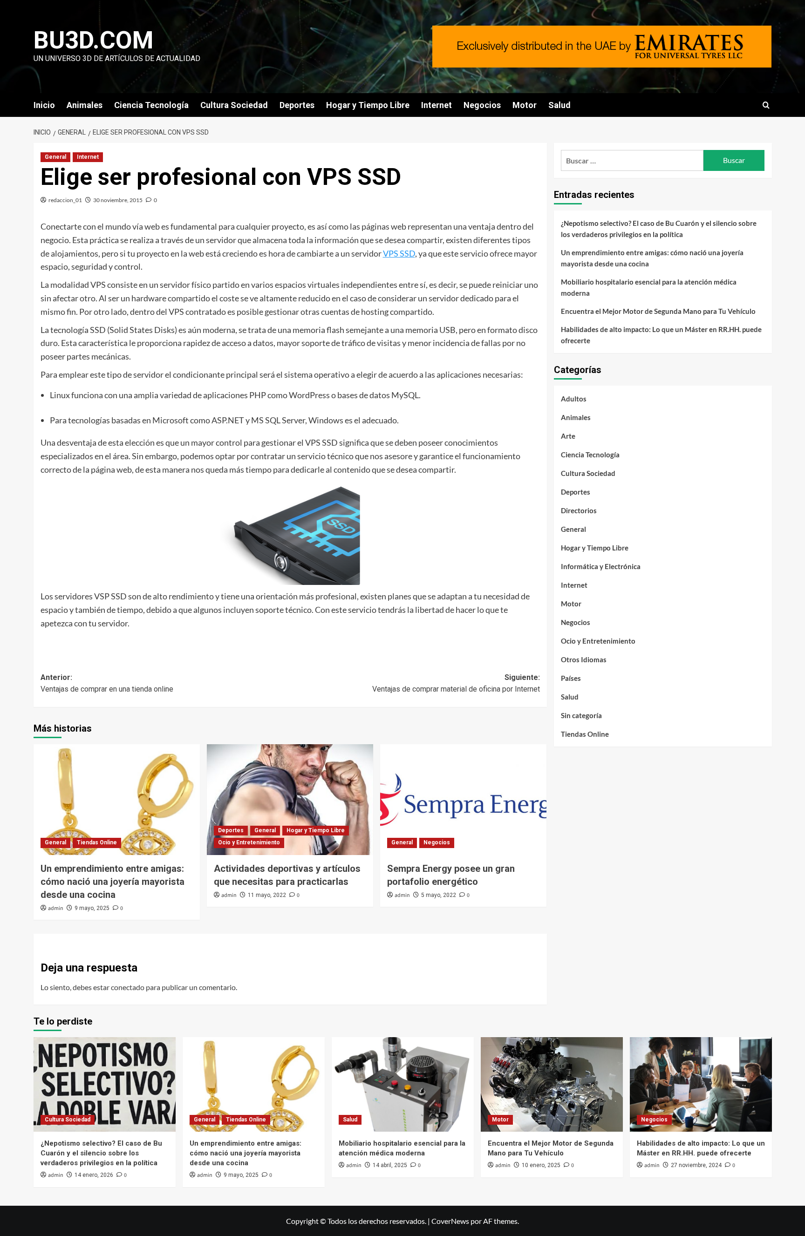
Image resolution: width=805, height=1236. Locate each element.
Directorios (579, 510)
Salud (559, 105)
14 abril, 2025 (390, 1165)
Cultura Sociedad (234, 105)
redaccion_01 (65, 200)
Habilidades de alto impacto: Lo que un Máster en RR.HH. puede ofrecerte (661, 335)
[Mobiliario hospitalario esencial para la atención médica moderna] (403, 1084)
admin (55, 908)
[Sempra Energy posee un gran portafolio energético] (463, 799)
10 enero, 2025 (541, 1165)
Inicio (44, 105)
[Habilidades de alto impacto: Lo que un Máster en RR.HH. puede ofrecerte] (701, 1084)
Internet (436, 105)
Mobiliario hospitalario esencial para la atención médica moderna (649, 287)
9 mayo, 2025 (92, 908)
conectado (127, 987)
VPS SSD (399, 253)
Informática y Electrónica (601, 566)
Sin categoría (581, 715)
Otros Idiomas (584, 659)
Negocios (482, 105)
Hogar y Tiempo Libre (367, 105)
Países (571, 678)
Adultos (574, 398)
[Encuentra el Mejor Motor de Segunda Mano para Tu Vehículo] (552, 1084)
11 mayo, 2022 (267, 895)
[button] (766, 105)
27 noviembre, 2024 (696, 1165)
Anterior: (107, 683)
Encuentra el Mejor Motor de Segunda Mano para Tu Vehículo (658, 311)
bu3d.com (93, 40)
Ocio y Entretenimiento (249, 842)
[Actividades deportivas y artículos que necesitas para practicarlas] (290, 799)
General (55, 157)
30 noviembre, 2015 (118, 200)
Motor (524, 105)
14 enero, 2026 (94, 1175)
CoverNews (450, 1220)
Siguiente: (456, 683)
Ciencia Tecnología (151, 105)
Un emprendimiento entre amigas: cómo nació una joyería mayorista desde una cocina (112, 881)
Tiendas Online (97, 842)
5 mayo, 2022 (438, 895)
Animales (84, 105)
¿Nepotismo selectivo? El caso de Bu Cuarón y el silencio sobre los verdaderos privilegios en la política (659, 228)
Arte (568, 436)
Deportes (297, 105)
